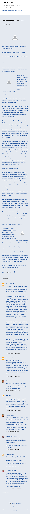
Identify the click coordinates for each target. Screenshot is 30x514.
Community (9, 272)
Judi (7, 395)
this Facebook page (22, 69)
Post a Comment (6, 492)
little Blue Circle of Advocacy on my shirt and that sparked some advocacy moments (14, 156)
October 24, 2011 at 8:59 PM (13, 449)
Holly (7, 380)
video (5, 71)
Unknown (8, 358)
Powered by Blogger (16, 503)
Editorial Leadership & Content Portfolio (12, 10)
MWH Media (7, 2)
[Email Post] (14, 272)
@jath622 (12, 91)
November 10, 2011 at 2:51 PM (13, 489)
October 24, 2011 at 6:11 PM (13, 431)
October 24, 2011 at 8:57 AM (13, 376)
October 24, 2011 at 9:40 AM (13, 391)
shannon (8, 415)
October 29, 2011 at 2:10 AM (13, 466)
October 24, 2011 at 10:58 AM (13, 410)
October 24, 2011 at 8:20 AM (13, 353)
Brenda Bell (9, 283)
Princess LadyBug (10, 436)
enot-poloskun (18, 506)
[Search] (24, 3)
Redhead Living (10, 470)
